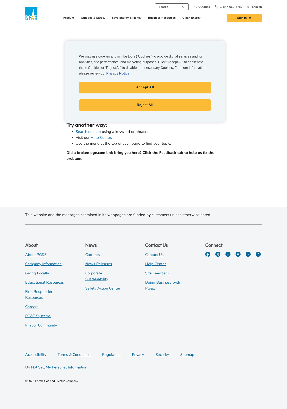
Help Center (101, 137)
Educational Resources (44, 282)
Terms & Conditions (74, 354)
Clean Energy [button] (191, 18)
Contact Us (154, 254)
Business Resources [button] (162, 18)
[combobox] (172, 6)
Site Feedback (157, 273)
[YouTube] (238, 254)
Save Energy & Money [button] (126, 18)
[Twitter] (218, 254)
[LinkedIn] (228, 254)
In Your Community (41, 325)
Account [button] (68, 18)
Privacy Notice (117, 73)
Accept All (145, 87)
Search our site (88, 131)
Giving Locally (37, 273)
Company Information (43, 263)
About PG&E (36, 254)
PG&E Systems (38, 316)
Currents (92, 254)
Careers (31, 306)
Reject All (145, 105)
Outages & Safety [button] (93, 18)
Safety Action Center (102, 288)
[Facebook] (208, 254)
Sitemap (187, 354)
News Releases (98, 263)
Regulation (111, 354)
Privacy (138, 354)
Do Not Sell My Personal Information (56, 367)
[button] (202, 6)
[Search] (183, 6)
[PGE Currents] (258, 254)
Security (162, 354)
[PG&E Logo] (31, 13)
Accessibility (35, 354)
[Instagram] (248, 254)
